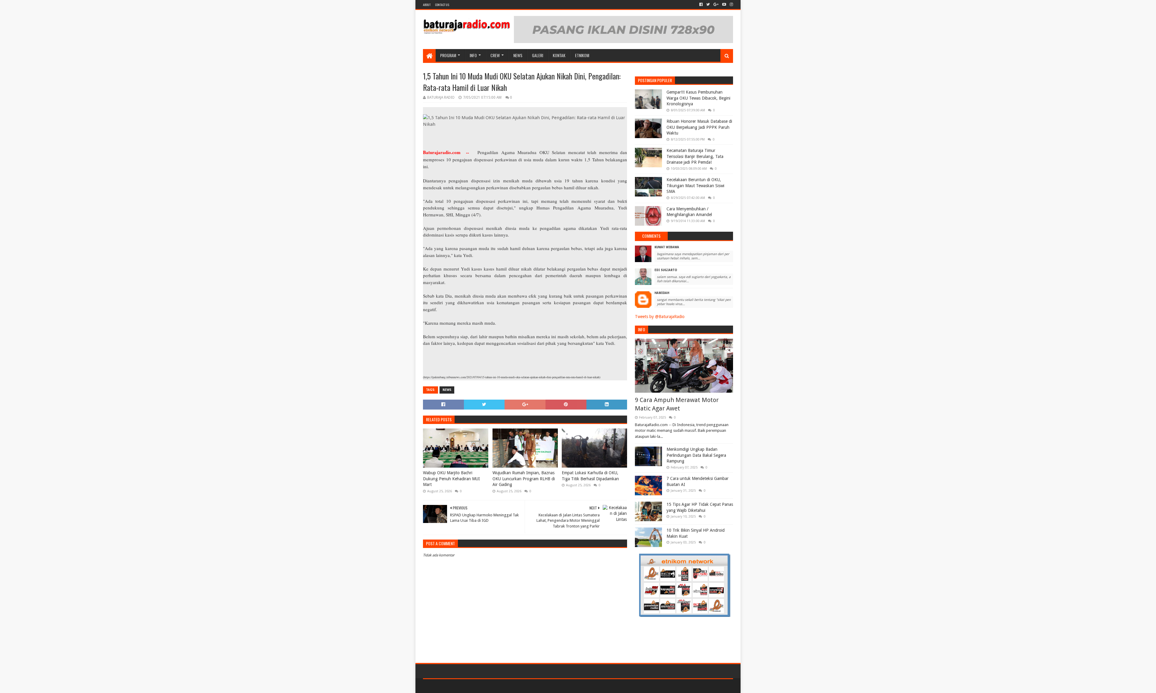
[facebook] (701, 4)
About (426, 4)
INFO (473, 55)
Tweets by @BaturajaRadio (660, 316)
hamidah (661, 293)
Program (448, 55)
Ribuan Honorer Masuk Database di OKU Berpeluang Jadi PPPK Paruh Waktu (699, 127)
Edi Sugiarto (665, 270)
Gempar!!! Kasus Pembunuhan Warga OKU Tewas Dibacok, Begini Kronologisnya (698, 98)
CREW (495, 55)
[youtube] (724, 4)
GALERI (537, 55)
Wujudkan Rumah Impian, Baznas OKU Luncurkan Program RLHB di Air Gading (524, 478)
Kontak (559, 55)
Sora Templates (456, 686)
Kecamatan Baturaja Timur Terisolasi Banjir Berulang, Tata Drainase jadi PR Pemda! (695, 156)
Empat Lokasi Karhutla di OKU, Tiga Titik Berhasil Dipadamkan (590, 475)
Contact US (442, 4)
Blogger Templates (491, 686)
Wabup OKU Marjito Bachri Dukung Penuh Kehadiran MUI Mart (451, 478)
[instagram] (731, 4)
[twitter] (708, 4)
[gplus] (716, 4)
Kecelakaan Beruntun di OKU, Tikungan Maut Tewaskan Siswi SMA (695, 185)
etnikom (582, 55)
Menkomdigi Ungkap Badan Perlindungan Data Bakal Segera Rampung (696, 455)
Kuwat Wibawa (666, 247)
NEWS (517, 55)
